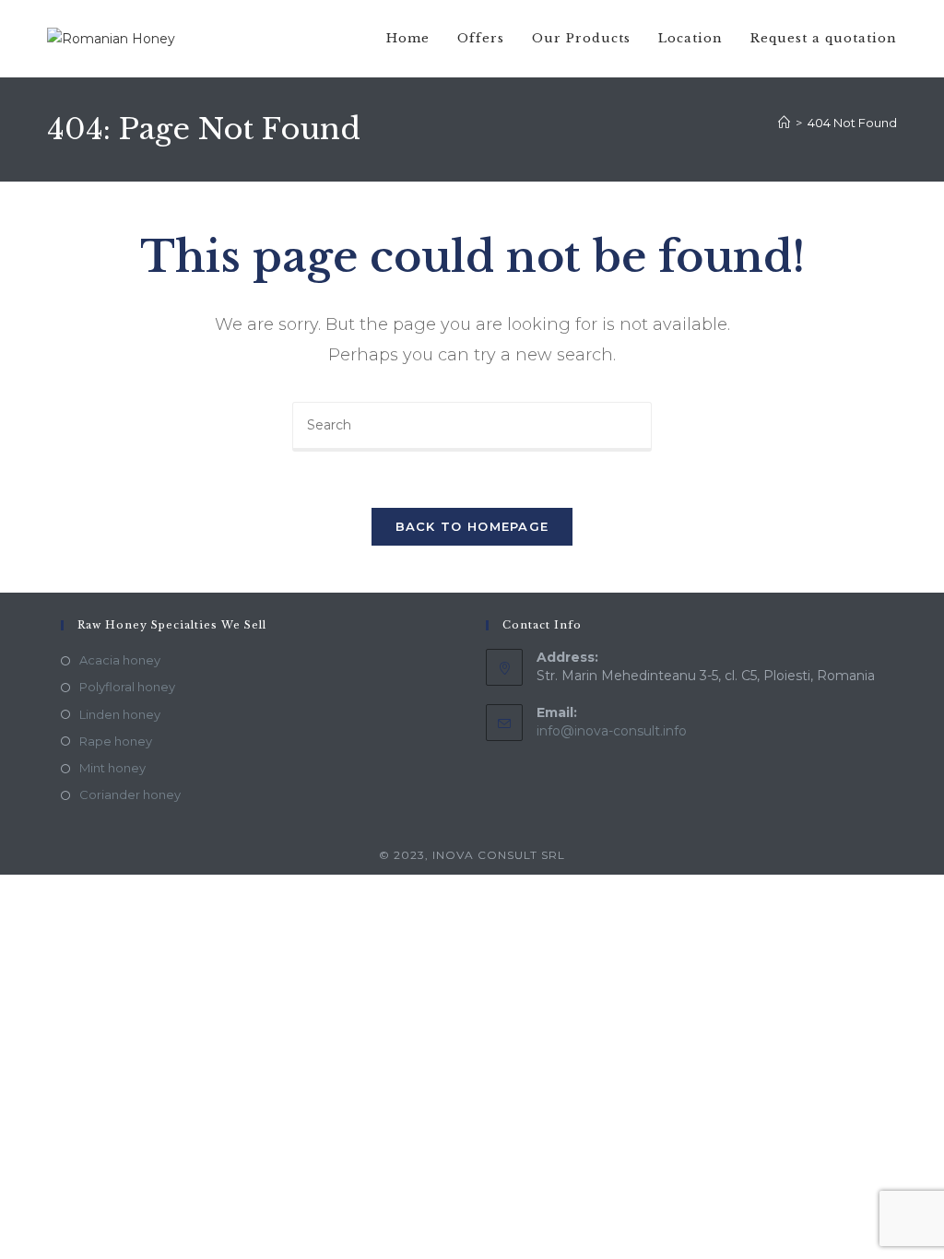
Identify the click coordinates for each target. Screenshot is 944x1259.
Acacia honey (119, 660)
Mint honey (112, 767)
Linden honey (119, 714)
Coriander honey (130, 794)
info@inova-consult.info (612, 731)
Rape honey (115, 741)
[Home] (784, 122)
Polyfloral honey (127, 686)
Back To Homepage (472, 526)
